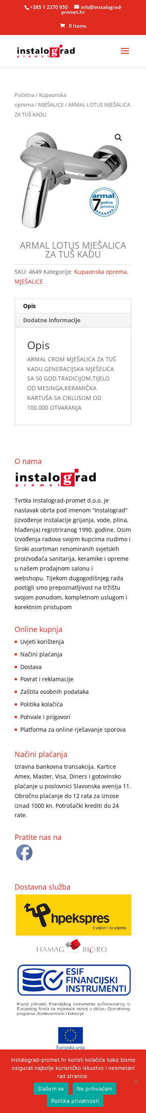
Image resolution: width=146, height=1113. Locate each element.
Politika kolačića (41, 704)
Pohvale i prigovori (45, 717)
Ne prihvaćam (94, 1088)
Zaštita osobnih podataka (54, 691)
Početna (24, 94)
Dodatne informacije (51, 320)
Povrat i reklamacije (46, 679)
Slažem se (51, 1088)
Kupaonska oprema (100, 272)
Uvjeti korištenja (42, 641)
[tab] (73, 306)
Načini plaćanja (41, 654)
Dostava (31, 667)
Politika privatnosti (75, 1101)
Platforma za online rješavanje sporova (73, 729)
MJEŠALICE (51, 104)
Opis (29, 306)
